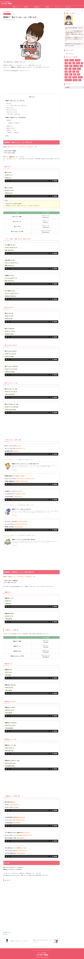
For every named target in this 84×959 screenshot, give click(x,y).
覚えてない (9, 103)
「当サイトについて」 (69, 53)
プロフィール (35, 950)
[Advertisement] (31, 82)
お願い (66, 60)
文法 (74, 71)
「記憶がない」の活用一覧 (13, 123)
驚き (80, 80)
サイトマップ (57, 6)
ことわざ (71, 60)
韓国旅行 (80, 77)
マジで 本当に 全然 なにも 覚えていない (17, 105)
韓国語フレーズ (16, 6)
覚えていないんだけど (12, 109)
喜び (81, 65)
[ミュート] (53, 180)
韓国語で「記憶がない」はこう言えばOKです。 (16, 117)
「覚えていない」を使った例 (13, 114)
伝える (6, 934)
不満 (74, 63)
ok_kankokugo (14, 70)
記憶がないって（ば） (12, 130)
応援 (66, 68)
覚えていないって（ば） (12, 112)
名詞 (71, 65)
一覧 (66, 63)
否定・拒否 (76, 65)
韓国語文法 (26, 6)
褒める (66, 74)
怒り (70, 68)
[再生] (6, 180)
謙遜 (75, 74)
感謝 (66, 71)
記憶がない (9, 120)
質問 (66, 77)
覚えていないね (10, 107)
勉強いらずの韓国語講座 (42, 952)
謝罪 (78, 74)
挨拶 (70, 71)
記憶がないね (10, 126)
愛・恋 (79, 68)
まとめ (7, 135)
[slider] (56, 181)
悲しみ (74, 68)
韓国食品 (75, 80)
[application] (31, 181)
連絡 (70, 77)
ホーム (49, 950)
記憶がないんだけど (11, 128)
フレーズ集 (78, 60)
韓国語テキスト (68, 80)
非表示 (33, 96)
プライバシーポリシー (43, 950)
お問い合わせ (68, 6)
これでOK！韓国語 (6, 3)
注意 (78, 71)
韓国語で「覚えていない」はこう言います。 (15, 100)
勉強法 (66, 65)
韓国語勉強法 (36, 6)
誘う (71, 74)
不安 (70, 63)
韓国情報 (47, 6)
